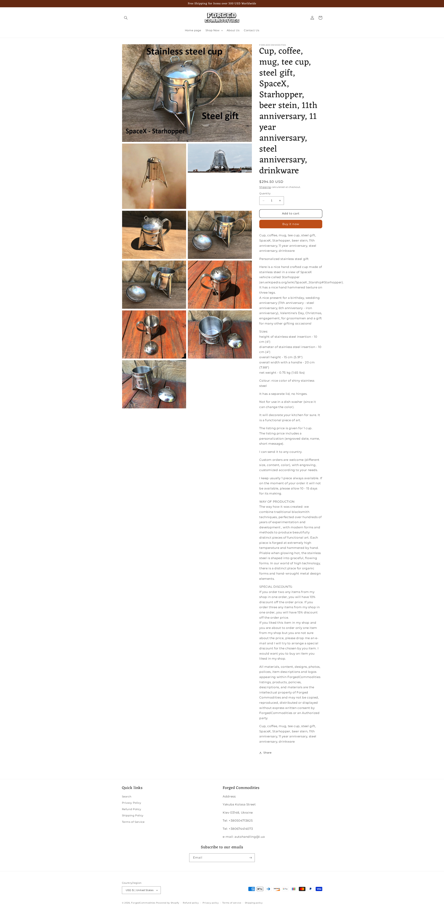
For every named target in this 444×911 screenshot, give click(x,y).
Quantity (265, 193)
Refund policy (191, 903)
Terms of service (231, 903)
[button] (126, 18)
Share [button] (267, 752)
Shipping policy (254, 903)
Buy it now (290, 224)
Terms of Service (133, 821)
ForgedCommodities (143, 903)
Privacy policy (211, 903)
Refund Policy (131, 809)
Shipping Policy (132, 815)
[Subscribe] (251, 857)
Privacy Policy (131, 802)
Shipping (265, 187)
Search (126, 796)
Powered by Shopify (167, 903)
